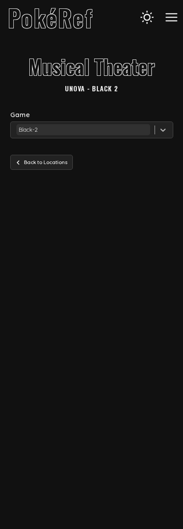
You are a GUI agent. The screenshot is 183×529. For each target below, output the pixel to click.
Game (20, 114)
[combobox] (17, 129)
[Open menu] (171, 17)
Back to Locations (46, 162)
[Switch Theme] (147, 17)
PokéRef (51, 17)
